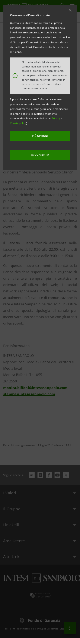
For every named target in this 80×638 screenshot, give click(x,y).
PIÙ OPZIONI (40, 136)
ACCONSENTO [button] (40, 154)
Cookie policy (18, 123)
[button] (70, 10)
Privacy (56, 118)
